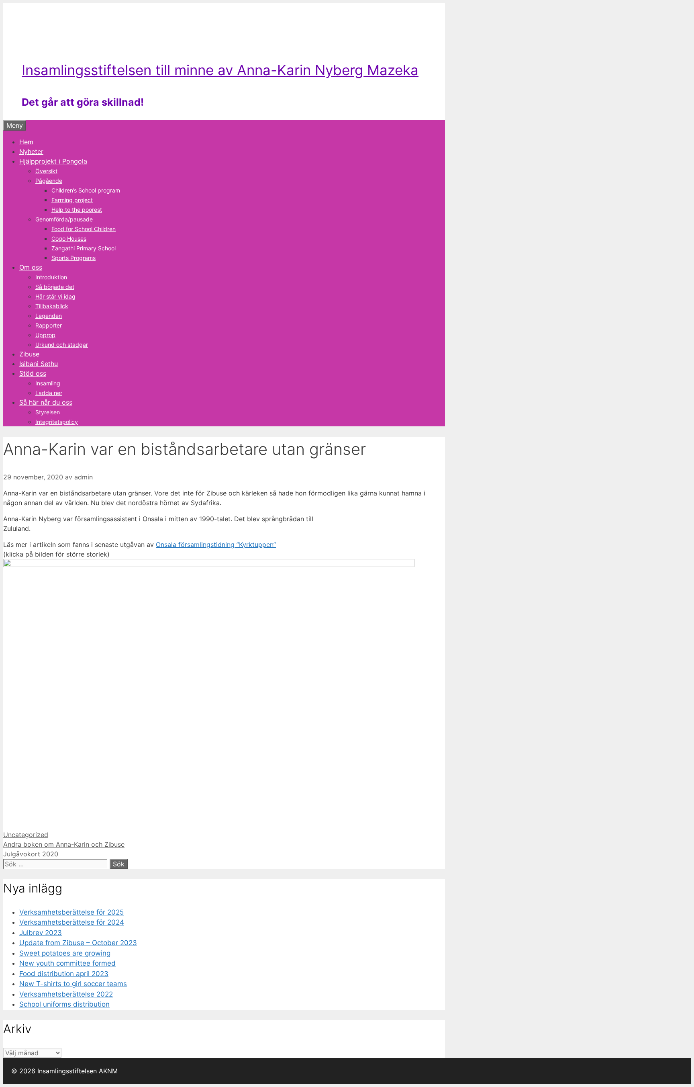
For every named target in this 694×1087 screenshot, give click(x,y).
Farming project (72, 200)
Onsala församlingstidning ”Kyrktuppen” (216, 544)
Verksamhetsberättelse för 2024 (71, 922)
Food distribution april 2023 (63, 974)
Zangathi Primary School (83, 248)
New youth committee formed (67, 963)
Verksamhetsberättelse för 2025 (71, 912)
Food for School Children (83, 228)
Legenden (48, 315)
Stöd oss (32, 373)
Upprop (45, 335)
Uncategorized (25, 835)
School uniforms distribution (64, 1004)
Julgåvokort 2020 (30, 854)
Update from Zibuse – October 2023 (78, 943)
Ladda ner (48, 392)
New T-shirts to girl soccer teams (73, 984)
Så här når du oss (45, 402)
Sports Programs (73, 257)
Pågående (48, 180)
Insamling (47, 383)
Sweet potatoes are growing (64, 953)
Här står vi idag (55, 296)
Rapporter (48, 325)
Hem (26, 142)
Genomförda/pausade (64, 219)
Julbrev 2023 (40, 933)
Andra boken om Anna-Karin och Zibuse (64, 844)
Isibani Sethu (38, 364)
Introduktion (51, 277)
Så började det (54, 286)
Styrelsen (47, 412)
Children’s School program (85, 190)
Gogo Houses (68, 238)
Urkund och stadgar (61, 344)
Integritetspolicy (56, 421)
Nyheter (31, 151)
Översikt (46, 171)
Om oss (30, 267)
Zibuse (29, 354)
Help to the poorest (76, 209)
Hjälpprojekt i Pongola (53, 161)
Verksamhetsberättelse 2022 (66, 994)
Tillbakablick (51, 306)
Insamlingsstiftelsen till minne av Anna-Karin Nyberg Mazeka (220, 69)
